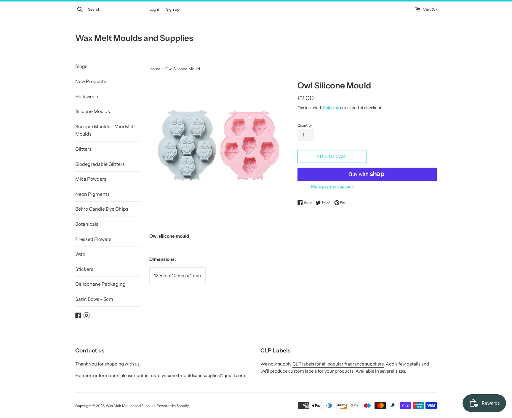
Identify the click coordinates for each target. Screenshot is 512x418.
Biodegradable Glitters (100, 164)
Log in (154, 9)
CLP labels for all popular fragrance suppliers (338, 364)
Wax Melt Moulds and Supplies (134, 38)
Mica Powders (90, 179)
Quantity (304, 125)
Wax (80, 254)
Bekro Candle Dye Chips (101, 209)
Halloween (86, 96)
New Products (90, 81)
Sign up (173, 9)
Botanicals (86, 224)
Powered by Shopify (173, 405)
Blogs (81, 66)
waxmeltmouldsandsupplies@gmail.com (203, 375)
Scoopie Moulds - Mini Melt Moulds (105, 130)
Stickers (84, 269)
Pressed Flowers (93, 239)
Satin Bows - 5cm (94, 299)
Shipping (331, 107)
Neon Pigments (92, 194)
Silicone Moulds (92, 111)
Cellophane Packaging (100, 284)
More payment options (332, 186)
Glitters (83, 149)
